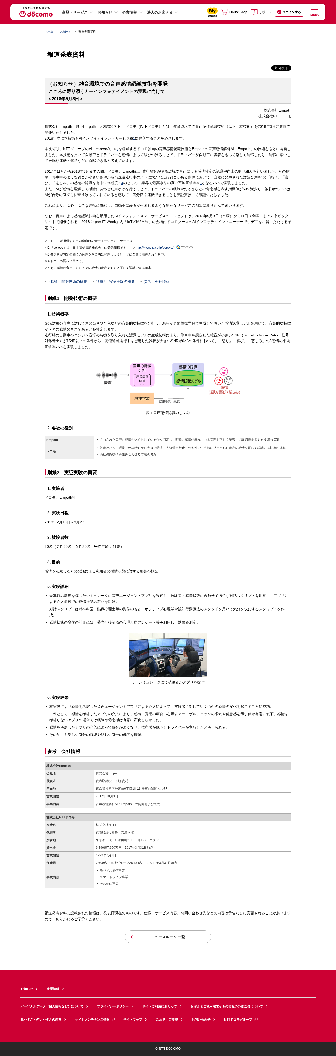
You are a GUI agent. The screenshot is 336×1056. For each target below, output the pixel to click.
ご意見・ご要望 (167, 1019)
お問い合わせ (201, 1019)
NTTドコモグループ (238, 1019)
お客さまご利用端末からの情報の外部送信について (227, 1006)
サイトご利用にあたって (159, 1006)
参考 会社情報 (157, 281)
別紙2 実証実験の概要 (115, 281)
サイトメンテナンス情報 (92, 1019)
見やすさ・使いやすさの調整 (40, 1019)
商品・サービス (75, 12)
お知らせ (105, 12)
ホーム (49, 31)
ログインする (291, 12)
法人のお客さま (160, 12)
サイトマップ (132, 1019)
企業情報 (129, 12)
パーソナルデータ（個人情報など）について (51, 1006)
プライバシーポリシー (113, 1006)
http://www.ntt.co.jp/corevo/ (154, 248)
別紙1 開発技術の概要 (67, 281)
